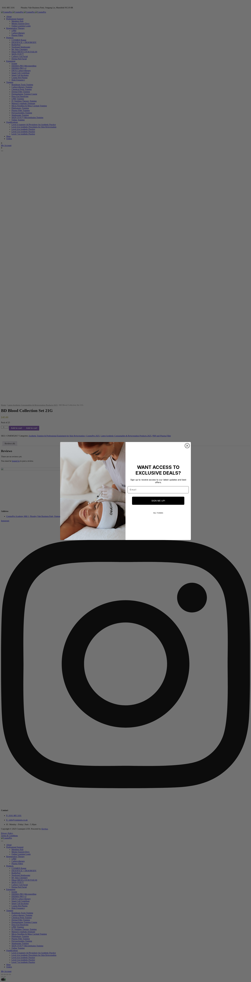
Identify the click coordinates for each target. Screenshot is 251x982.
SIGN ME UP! (158, 500)
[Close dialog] (187, 445)
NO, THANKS (158, 513)
